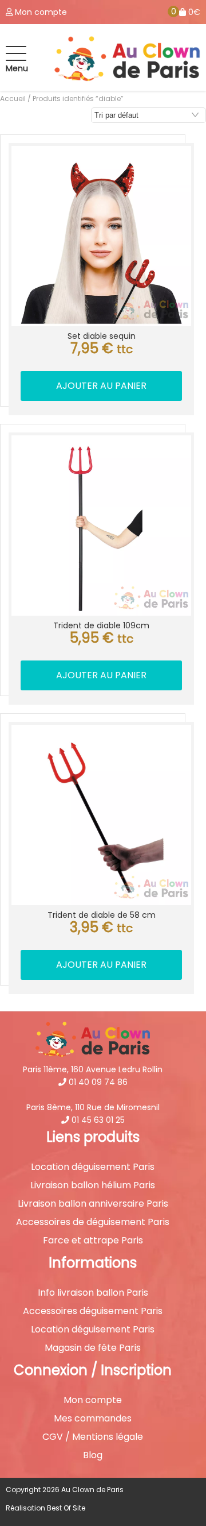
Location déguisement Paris (92, 1167)
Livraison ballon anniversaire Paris (93, 1203)
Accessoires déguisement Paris (93, 1311)
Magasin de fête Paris (93, 1348)
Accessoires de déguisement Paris (92, 1222)
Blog (92, 1455)
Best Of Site (66, 1508)
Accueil (13, 98)
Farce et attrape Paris (93, 1240)
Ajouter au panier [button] (101, 385)
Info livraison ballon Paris (93, 1293)
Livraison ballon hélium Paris (92, 1185)
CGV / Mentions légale (92, 1437)
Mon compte (93, 1400)
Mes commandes (93, 1418)
